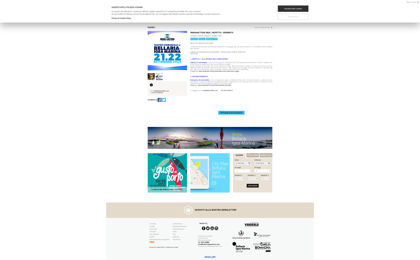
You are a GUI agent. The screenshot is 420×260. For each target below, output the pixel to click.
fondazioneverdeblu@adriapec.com (210, 246)
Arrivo (237, 160)
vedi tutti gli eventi (262, 27)
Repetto (202, 39)
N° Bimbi (257, 168)
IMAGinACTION (212, 39)
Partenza (257, 160)
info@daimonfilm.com (210, 90)
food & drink (252, 155)
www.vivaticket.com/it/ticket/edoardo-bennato (214, 85)
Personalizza (293, 17)
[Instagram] (216, 228)
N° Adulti (238, 168)
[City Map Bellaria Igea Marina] (210, 173)
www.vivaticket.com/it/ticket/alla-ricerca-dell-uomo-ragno (219, 71)
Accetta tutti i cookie (293, 9)
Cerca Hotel (252, 186)
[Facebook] (159, 100)
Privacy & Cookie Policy (121, 18)
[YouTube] (212, 228)
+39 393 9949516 (226, 90)
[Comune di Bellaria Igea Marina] (241, 236)
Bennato (194, 39)
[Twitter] (164, 100)
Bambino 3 (265, 175)
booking (239, 155)
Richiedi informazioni (231, 112)
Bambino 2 (252, 175)
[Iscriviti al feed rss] (151, 242)
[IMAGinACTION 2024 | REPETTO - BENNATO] (167, 50)
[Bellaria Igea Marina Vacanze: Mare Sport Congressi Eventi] (262, 236)
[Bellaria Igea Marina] (210, 138)
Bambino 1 (238, 175)
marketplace (266, 155)
